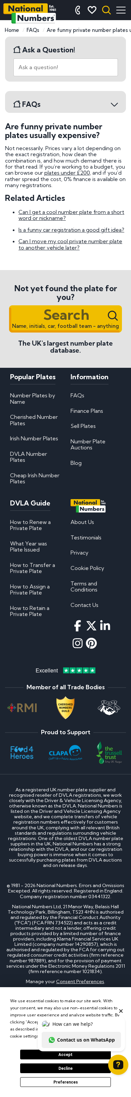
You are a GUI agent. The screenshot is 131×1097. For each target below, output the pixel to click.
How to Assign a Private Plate (30, 589)
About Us (82, 522)
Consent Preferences (80, 981)
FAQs (77, 395)
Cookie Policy (87, 568)
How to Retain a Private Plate (29, 611)
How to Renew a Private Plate (30, 525)
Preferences (65, 1082)
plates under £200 (67, 172)
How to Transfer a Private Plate (32, 568)
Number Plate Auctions (88, 444)
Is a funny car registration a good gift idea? (71, 229)
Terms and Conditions (84, 586)
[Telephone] (77, 10)
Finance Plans (87, 410)
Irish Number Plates (34, 438)
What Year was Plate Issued (28, 546)
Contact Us (84, 605)
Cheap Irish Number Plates (34, 478)
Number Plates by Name (32, 398)
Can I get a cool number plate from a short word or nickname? (71, 215)
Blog (76, 462)
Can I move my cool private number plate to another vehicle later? (70, 244)
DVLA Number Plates (28, 456)
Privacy (79, 552)
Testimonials (86, 537)
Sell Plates (83, 426)
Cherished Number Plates (34, 419)
